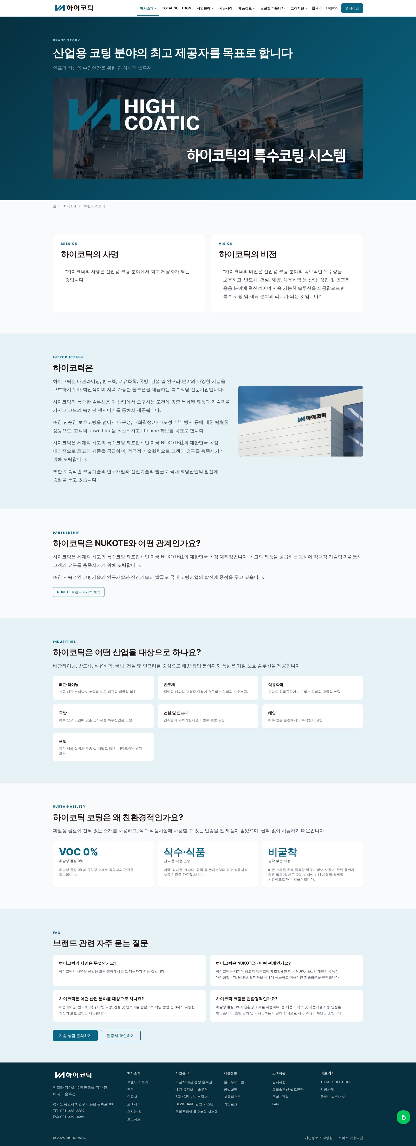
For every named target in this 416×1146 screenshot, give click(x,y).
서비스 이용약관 (350, 1138)
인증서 (132, 1096)
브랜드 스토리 (137, 1082)
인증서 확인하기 (121, 1035)
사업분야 (182, 1073)
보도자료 (134, 1119)
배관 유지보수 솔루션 (192, 1089)
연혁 (130, 1089)
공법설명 (230, 1089)
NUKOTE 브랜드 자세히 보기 (78, 592)
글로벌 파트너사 (272, 8)
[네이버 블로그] (403, 1117)
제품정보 (230, 1073)
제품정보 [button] (245, 8)
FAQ (275, 1104)
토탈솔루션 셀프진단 (288, 1089)
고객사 (132, 1104)
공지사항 (279, 1082)
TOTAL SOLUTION (176, 8)
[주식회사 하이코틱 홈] (74, 8)
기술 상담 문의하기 (75, 1035)
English (332, 8)
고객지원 (279, 1073)
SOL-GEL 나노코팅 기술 (194, 1096)
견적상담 (352, 8)
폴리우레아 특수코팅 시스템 (197, 1111)
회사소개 (70, 206)
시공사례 (226, 8)
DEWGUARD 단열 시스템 (194, 1104)
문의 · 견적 (280, 1096)
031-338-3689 (72, 1111)
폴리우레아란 (234, 1082)
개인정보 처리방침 (319, 1138)
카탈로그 (230, 1104)
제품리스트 (232, 1096)
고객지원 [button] (297, 8)
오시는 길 (134, 1111)
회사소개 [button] (146, 8)
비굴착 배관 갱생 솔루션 (194, 1082)
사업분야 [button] (203, 8)
